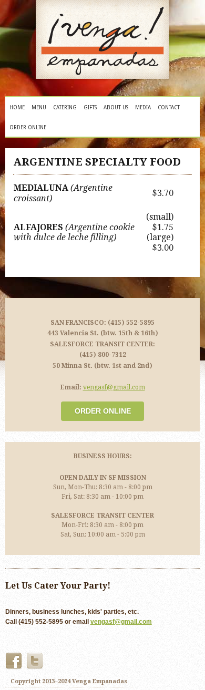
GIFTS (90, 107)
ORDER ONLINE (27, 127)
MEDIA (143, 107)
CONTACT (169, 107)
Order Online (103, 411)
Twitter (34, 661)
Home (17, 107)
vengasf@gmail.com (114, 387)
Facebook (13, 661)
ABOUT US (116, 107)
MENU (39, 107)
